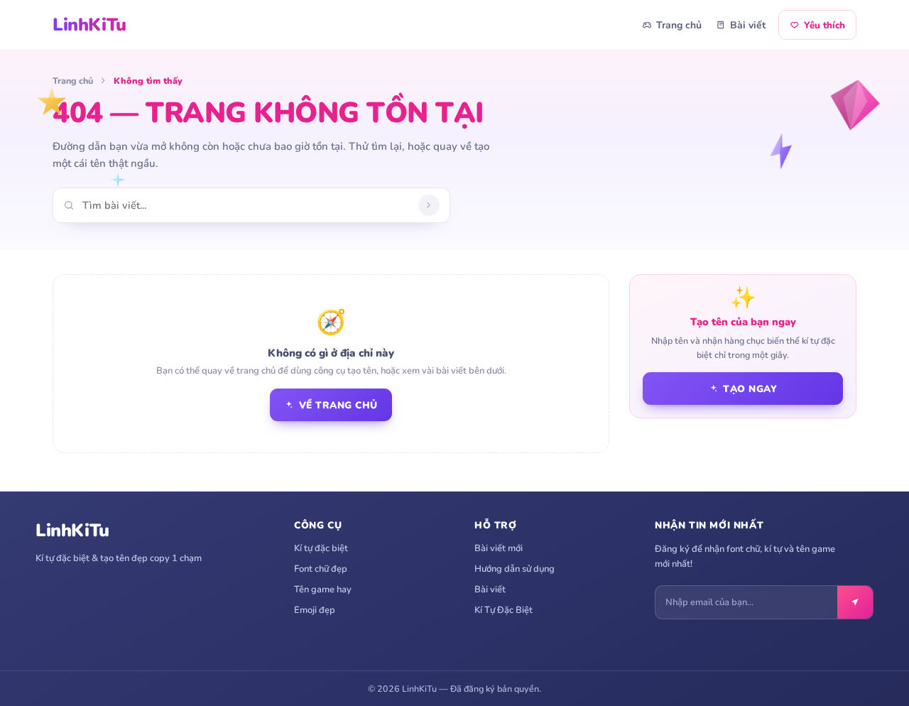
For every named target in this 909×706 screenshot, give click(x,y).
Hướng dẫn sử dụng (514, 569)
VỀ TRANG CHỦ (338, 405)
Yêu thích (824, 25)
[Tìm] (429, 205)
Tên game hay (323, 589)
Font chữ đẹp (320, 569)
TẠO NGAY (750, 389)
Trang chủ (679, 25)
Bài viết (748, 25)
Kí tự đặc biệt (321, 548)
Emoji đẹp (314, 610)
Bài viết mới (498, 548)
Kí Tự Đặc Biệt (503, 610)
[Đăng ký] (855, 602)
